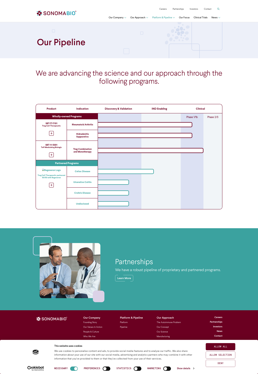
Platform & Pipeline (162, 17)
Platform (124, 322)
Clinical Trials (200, 17)
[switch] (106, 368)
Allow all (220, 346)
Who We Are (89, 336)
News (215, 17)
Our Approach (137, 17)
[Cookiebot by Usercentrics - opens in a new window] (35, 368)
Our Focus (184, 17)
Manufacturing (163, 336)
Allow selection (220, 355)
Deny (220, 363)
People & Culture (91, 331)
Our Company (116, 17)
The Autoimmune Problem (169, 322)
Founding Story (90, 322)
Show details (183, 368)
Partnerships (178, 9)
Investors (194, 9)
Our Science (162, 331)
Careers (163, 9)
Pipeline (123, 327)
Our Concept (163, 327)
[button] (129, 130)
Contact (207, 9)
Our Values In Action (92, 327)
